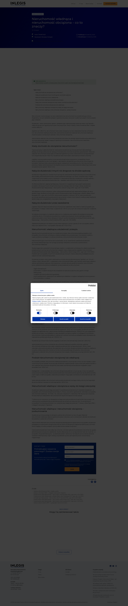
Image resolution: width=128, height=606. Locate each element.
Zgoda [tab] (41, 290)
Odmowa (42, 319)
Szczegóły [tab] (64, 290)
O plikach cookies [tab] (86, 290)
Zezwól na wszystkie (85, 319)
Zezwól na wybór (64, 319)
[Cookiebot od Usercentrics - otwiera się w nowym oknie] (89, 286)
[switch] (56, 313)
